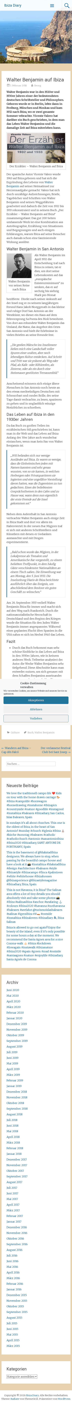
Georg (37, 85)
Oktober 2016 (15, 1238)
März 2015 (13, 1346)
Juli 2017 (12, 1187)
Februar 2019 (15, 1080)
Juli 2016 (12, 1255)
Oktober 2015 (15, 1306)
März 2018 (13, 1142)
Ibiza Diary (12, 5)
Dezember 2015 (17, 1295)
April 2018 (13, 1137)
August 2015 (14, 1317)
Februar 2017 (15, 1216)
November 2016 (17, 1233)
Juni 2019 (12, 1057)
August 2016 (14, 1250)
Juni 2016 (12, 1261)
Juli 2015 (12, 1323)
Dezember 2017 (17, 1159)
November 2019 (17, 1029)
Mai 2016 (12, 1266)
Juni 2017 (12, 1193)
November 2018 (17, 1097)
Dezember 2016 (17, 1227)
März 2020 (14, 1007)
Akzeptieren (36, 700)
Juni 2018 (12, 1125)
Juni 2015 (12, 1329)
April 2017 (13, 1204)
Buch (30, 732)
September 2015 (17, 1312)
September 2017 (17, 1176)
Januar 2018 (14, 1153)
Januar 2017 (14, 1221)
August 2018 (14, 1114)
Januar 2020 (14, 1018)
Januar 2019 (14, 1086)
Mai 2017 (12, 1199)
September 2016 (17, 1244)
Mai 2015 (12, 1334)
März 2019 (13, 1074)
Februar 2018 (15, 1148)
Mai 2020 (13, 995)
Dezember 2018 (17, 1091)
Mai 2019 (12, 1063)
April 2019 (13, 1069)
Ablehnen (36, 709)
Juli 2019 (12, 1052)
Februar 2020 (15, 1012)
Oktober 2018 (15, 1103)
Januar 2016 (14, 1289)
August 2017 (14, 1182)
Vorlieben (36, 718)
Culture (15, 732)
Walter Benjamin (44, 732)
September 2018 (17, 1108)
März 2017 (13, 1210)
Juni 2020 (13, 990)
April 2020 (13, 1001)
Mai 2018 (12, 1131)
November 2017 (17, 1165)
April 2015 (13, 1340)
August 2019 (14, 1046)
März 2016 (13, 1278)
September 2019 (17, 1041)
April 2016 (13, 1272)
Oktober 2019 (15, 1035)
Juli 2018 (12, 1120)
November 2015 (17, 1300)
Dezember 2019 (17, 1024)
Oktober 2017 (15, 1170)
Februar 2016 (15, 1283)
